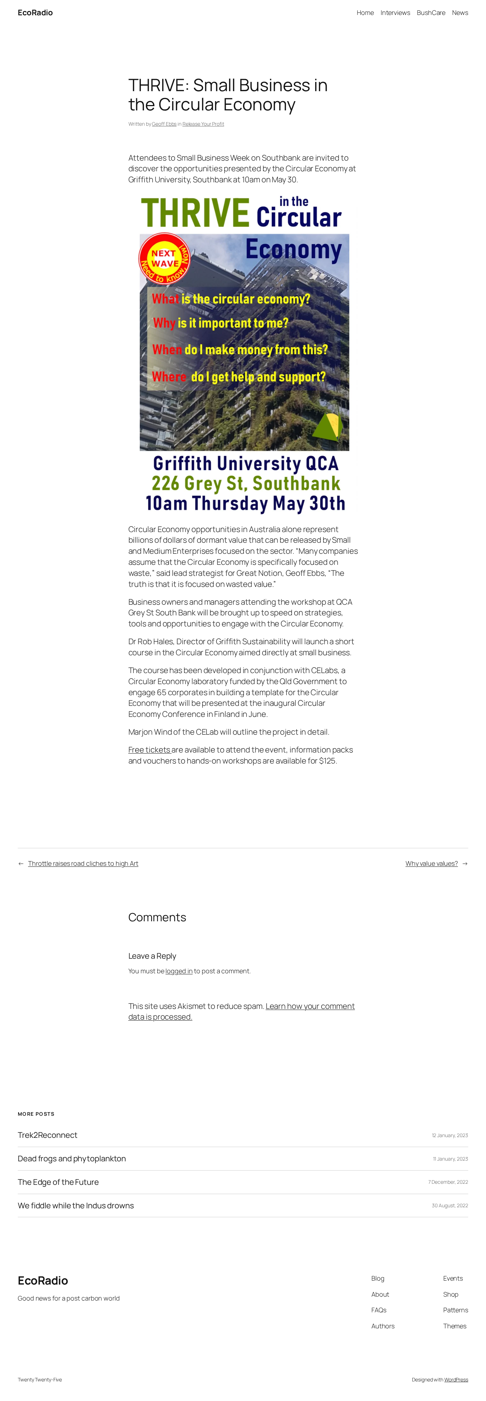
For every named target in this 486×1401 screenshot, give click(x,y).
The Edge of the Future (58, 1182)
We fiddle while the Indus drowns (76, 1205)
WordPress (456, 1379)
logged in (178, 971)
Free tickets (150, 749)
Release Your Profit (203, 123)
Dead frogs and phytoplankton (72, 1158)
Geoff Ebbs (164, 123)
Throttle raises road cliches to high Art (83, 863)
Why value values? (432, 863)
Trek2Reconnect (48, 1135)
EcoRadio (35, 12)
